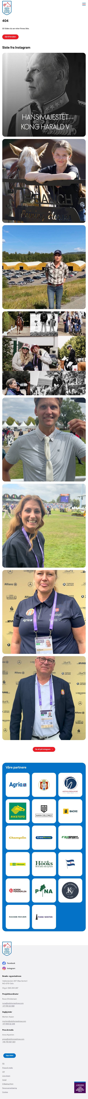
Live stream (6, 1076)
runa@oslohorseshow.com (13, 1003)
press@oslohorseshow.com (13, 1039)
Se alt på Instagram (43, 749)
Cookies (5, 1092)
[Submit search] (82, 65)
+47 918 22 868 (8, 1006)
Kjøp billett (9, 1055)
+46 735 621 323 (8, 1041)
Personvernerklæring (9, 1088)
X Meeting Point (7, 1084)
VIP (3, 1072)
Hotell (4, 1080)
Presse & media (7, 1068)
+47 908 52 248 (8, 1023)
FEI (3, 1063)
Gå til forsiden (10, 36)
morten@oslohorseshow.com (14, 1021)
